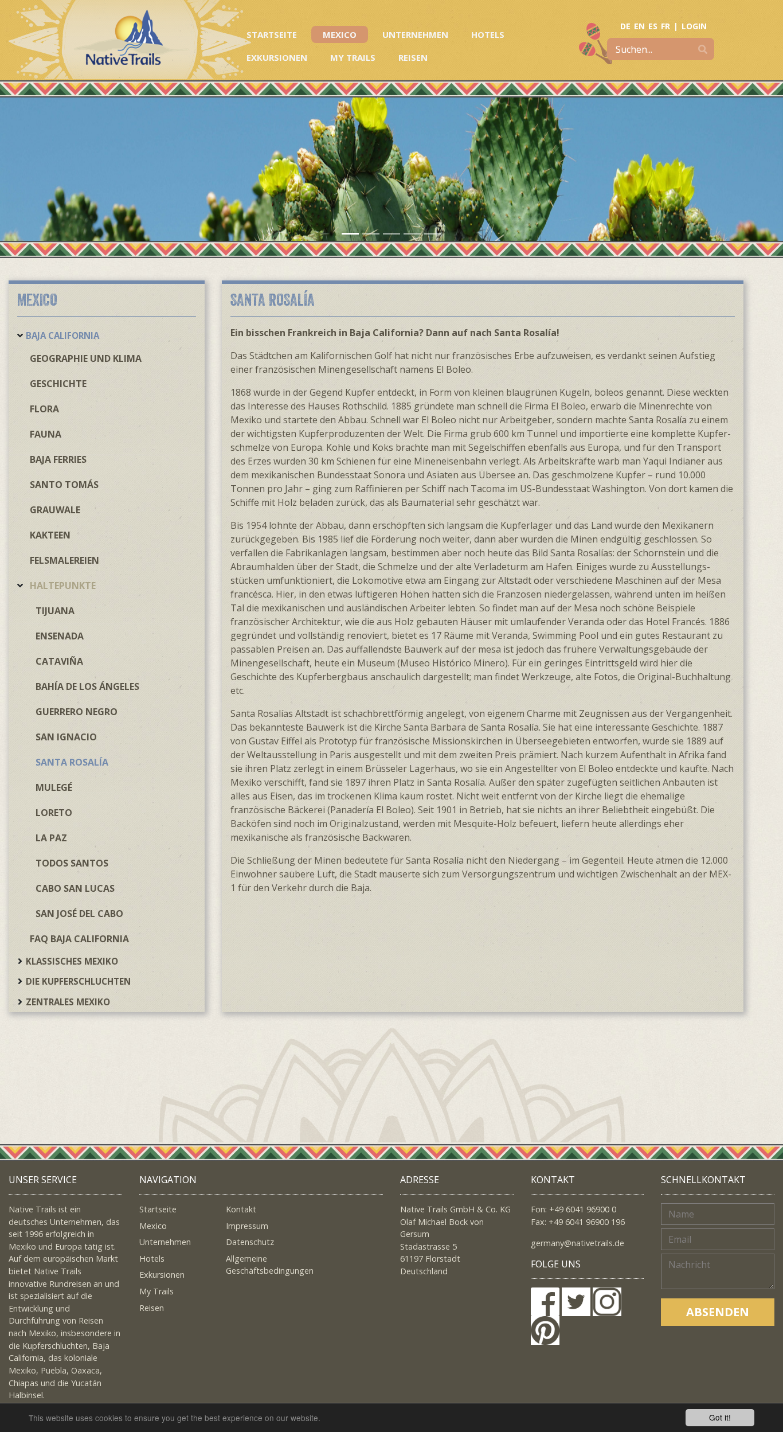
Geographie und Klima (86, 358)
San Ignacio (66, 737)
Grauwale (55, 510)
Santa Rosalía (72, 762)
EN (639, 26)
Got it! (720, 1417)
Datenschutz (250, 1241)
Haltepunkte (63, 585)
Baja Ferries (58, 459)
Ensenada (60, 636)
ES (652, 26)
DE (625, 26)
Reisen (413, 57)
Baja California (62, 335)
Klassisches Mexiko (72, 961)
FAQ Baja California (79, 938)
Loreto (54, 812)
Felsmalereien (64, 560)
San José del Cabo (79, 913)
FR (665, 26)
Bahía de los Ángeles (87, 686)
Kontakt (241, 1209)
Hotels (487, 34)
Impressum (247, 1225)
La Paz (51, 838)
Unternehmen (415, 34)
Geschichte (58, 383)
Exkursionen (276, 57)
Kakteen (50, 535)
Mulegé (54, 787)
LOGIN (694, 26)
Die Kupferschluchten (78, 981)
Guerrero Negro (77, 711)
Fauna (45, 434)
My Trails (352, 57)
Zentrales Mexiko (68, 1002)
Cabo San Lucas (75, 888)
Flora (44, 409)
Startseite (271, 34)
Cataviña (59, 661)
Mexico (340, 34)
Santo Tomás (64, 484)
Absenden (717, 1312)
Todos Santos (72, 863)
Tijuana (55, 610)
